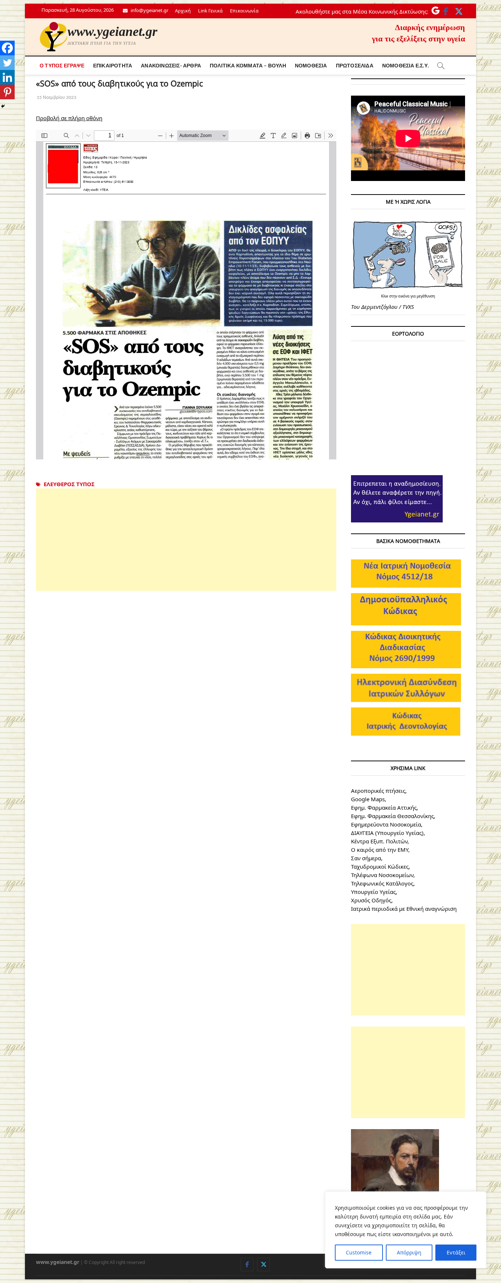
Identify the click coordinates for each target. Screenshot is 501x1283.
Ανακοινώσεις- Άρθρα (171, 65)
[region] (405, 1229)
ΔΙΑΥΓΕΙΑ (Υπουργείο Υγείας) (387, 832)
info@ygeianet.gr (148, 10)
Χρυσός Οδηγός (371, 900)
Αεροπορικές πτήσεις (378, 790)
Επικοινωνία (244, 10)
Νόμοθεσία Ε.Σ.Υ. (405, 65)
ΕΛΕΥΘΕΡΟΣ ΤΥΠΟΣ (69, 484)
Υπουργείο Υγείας (373, 891)
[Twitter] (7, 62)
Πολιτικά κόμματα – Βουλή (248, 65)
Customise (359, 1252)
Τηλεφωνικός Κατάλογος (382, 883)
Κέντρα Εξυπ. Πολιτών (379, 841)
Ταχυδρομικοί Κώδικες (380, 866)
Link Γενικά (210, 10)
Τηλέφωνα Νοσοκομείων (382, 875)
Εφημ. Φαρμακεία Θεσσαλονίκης (392, 816)
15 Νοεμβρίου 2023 (56, 97)
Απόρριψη (409, 1252)
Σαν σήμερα (366, 858)
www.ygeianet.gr (112, 31)
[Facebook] (7, 48)
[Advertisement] (186, 539)
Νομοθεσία (311, 65)
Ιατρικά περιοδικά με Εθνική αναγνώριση (404, 908)
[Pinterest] (7, 92)
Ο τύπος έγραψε (62, 65)
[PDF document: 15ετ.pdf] (186, 294)
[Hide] (3, 106)
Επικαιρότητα (112, 65)
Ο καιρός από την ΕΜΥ (379, 849)
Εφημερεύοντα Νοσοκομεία (386, 824)
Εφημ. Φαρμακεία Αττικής (384, 807)
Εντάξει (456, 1252)
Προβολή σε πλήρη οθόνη (69, 118)
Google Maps (368, 799)
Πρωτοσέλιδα (354, 65)
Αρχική (183, 10)
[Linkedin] (7, 77)
